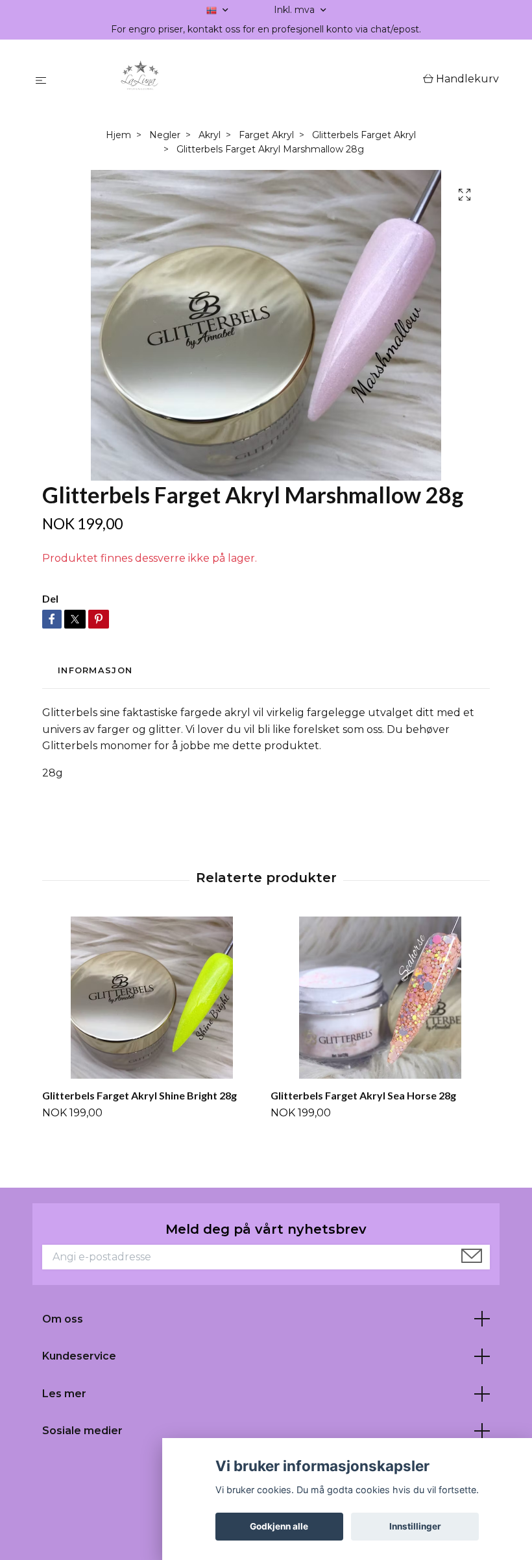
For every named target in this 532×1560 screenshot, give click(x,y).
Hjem (118, 135)
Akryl (210, 135)
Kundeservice (79, 1356)
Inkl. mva (295, 10)
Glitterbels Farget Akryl (364, 135)
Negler (164, 135)
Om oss (62, 1319)
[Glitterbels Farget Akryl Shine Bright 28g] (151, 998)
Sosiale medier (82, 1430)
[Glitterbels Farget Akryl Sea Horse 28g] (380, 998)
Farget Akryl (266, 135)
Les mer (64, 1393)
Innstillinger (415, 1526)
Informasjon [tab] (95, 670)
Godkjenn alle (279, 1526)
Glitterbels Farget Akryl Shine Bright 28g (139, 1095)
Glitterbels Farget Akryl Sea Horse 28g (363, 1095)
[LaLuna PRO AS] (237, 80)
